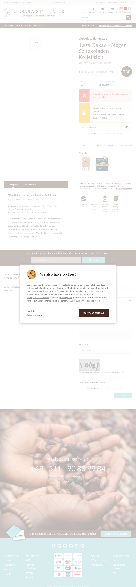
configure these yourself (38, 297)
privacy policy (65, 297)
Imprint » (31, 311)
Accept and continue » (94, 313)
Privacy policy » (34, 315)
